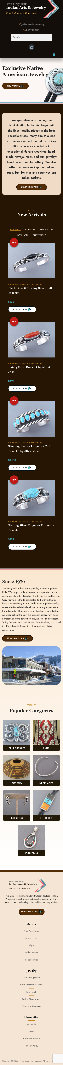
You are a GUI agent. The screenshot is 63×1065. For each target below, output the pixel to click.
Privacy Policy (31, 1045)
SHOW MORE (13, 85)
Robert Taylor (31, 959)
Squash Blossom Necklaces (32, 984)
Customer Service (31, 1038)
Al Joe (31, 945)
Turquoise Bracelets (31, 1006)
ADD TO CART (20, 309)
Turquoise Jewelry (31, 977)
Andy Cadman (31, 952)
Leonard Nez (31, 938)
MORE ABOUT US (29, 187)
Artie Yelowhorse (31, 931)
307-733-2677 (33, 30)
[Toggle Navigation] (54, 55)
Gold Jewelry (31, 992)
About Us (31, 1024)
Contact (31, 1031)
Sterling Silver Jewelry (31, 999)
